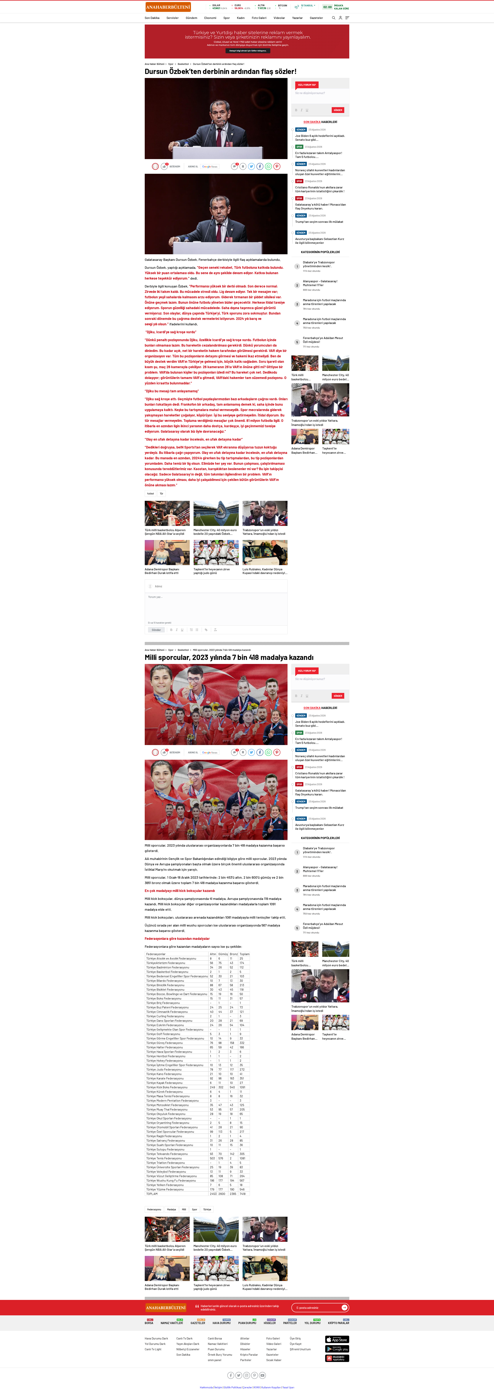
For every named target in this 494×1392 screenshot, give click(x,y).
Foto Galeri (259, 17)
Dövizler (245, 1343)
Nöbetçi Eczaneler (188, 1349)
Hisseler (270, 1322)
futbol (150, 493)
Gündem (191, 17)
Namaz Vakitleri (172, 1322)
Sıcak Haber (274, 1360)
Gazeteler (316, 17)
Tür (161, 493)
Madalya (171, 1209)
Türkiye (207, 1209)
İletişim (218, 1387)
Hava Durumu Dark (156, 1338)
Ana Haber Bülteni (154, 63)
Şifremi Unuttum (300, 1349)
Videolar (279, 17)
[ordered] (191, 629)
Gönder (156, 630)
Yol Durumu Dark (155, 1343)
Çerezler (247, 1387)
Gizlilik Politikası (232, 1387)
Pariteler (290, 1322)
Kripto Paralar (338, 1322)
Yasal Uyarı (288, 1387)
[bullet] (197, 629)
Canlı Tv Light (153, 1349)
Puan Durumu (247, 1322)
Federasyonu (154, 1209)
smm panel (214, 1360)
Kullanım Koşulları (271, 1387)
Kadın (241, 17)
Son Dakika (152, 17)
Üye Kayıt (296, 1343)
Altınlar (245, 1338)
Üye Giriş (295, 1338)
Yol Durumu (313, 1322)
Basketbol (183, 63)
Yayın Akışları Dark (187, 1343)
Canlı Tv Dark (184, 1338)
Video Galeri (273, 1343)
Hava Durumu (222, 1322)
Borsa (149, 1322)
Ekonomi (210, 17)
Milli (184, 1209)
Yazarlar (297, 17)
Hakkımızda (206, 1387)
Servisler (173, 17)
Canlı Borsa (215, 1338)
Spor (226, 17)
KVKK (257, 1387)
